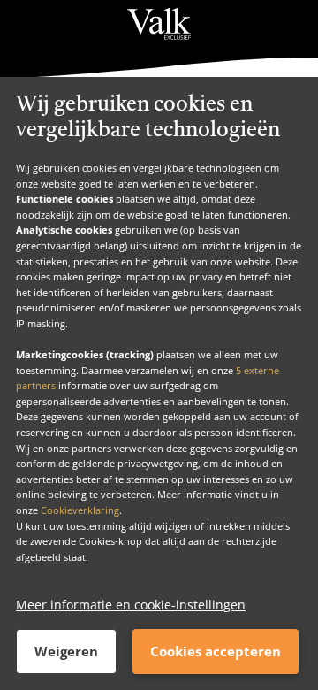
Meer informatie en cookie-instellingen (131, 604)
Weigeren (66, 651)
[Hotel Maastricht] (158, 24)
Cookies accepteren (215, 651)
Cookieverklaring (80, 510)
